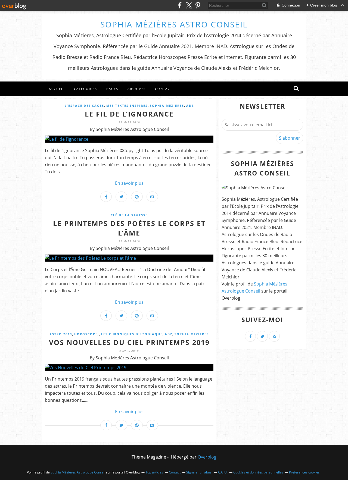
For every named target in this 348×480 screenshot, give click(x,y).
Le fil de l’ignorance (129, 113)
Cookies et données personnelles (258, 472)
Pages (112, 89)
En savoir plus (129, 183)
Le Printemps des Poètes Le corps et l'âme (129, 228)
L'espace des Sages (84, 105)
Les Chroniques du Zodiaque (132, 334)
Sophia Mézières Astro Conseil (174, 24)
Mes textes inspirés (127, 105)
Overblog (207, 457)
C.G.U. (223, 472)
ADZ (190, 105)
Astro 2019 (60, 334)
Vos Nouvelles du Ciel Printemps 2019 (129, 342)
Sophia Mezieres (192, 334)
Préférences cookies (304, 472)
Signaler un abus (199, 472)
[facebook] (179, 5)
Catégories (85, 89)
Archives (137, 89)
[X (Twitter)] (188, 5)
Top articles (154, 472)
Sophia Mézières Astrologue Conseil (78, 472)
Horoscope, (86, 334)
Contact (163, 89)
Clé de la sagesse (129, 215)
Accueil (57, 89)
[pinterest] (197, 5)
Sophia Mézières (167, 105)
